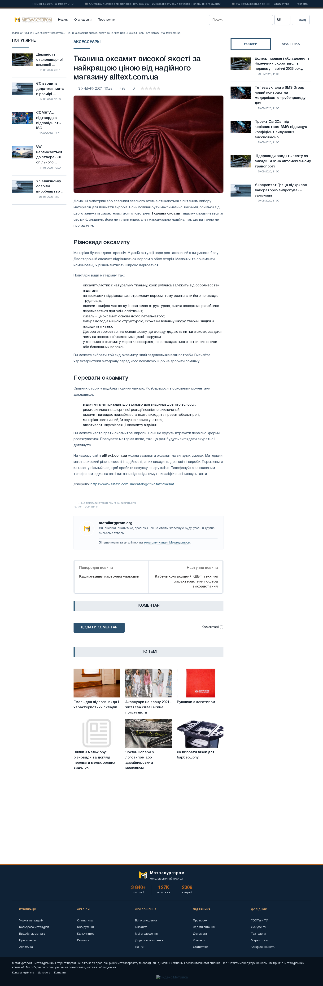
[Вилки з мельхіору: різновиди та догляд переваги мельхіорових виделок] (97, 733)
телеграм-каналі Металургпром (167, 542)
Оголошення (83, 19)
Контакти (199, 940)
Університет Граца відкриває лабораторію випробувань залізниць (281, 190)
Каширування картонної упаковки (109, 576)
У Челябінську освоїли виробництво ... (50, 186)
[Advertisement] (271, 253)
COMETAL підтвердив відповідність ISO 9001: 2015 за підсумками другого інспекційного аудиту (142, 4)
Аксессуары (57, 33)
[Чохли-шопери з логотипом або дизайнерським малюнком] (148, 733)
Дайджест (42, 33)
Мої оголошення (146, 934)
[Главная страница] (32, 20)
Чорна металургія (31, 920)
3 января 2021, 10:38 (96, 88)
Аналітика (26, 947)
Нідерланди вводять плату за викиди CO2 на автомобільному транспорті (283, 161)
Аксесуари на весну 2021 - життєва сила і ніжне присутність (148, 707)
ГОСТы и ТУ (259, 920)
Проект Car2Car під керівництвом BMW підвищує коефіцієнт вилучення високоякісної (281, 129)
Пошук (139, 947)
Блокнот (141, 927)
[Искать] (267, 20)
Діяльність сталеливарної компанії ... (49, 60)
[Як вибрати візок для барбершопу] (200, 733)
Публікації (29, 33)
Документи (258, 927)
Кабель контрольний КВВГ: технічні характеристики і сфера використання (186, 581)
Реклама (302, 4)
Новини (63, 19)
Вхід (302, 20)
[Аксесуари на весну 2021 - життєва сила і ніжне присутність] (148, 683)
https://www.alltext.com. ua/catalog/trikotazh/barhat (132, 484)
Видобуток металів (32, 934)
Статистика (281, 4)
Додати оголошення (149, 940)
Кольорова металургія (34, 927)
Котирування (86, 927)
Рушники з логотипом (196, 702)
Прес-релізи (106, 19)
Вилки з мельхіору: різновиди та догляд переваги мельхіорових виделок (94, 760)
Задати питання (204, 927)
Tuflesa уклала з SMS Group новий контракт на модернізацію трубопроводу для (280, 95)
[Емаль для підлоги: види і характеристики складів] (97, 683)
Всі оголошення (146, 920)
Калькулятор (85, 934)
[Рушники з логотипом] (200, 683)
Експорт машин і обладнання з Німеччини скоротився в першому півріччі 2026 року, (282, 64)
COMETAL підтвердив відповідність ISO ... (48, 120)
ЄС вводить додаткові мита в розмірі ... (50, 89)
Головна (17, 33)
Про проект (201, 920)
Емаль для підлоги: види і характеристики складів (96, 705)
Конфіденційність (263, 947)
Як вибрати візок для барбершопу (195, 755)
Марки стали (260, 940)
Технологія (258, 934)
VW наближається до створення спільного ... (49, 154)
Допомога (200, 934)
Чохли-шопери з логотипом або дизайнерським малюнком (139, 760)
